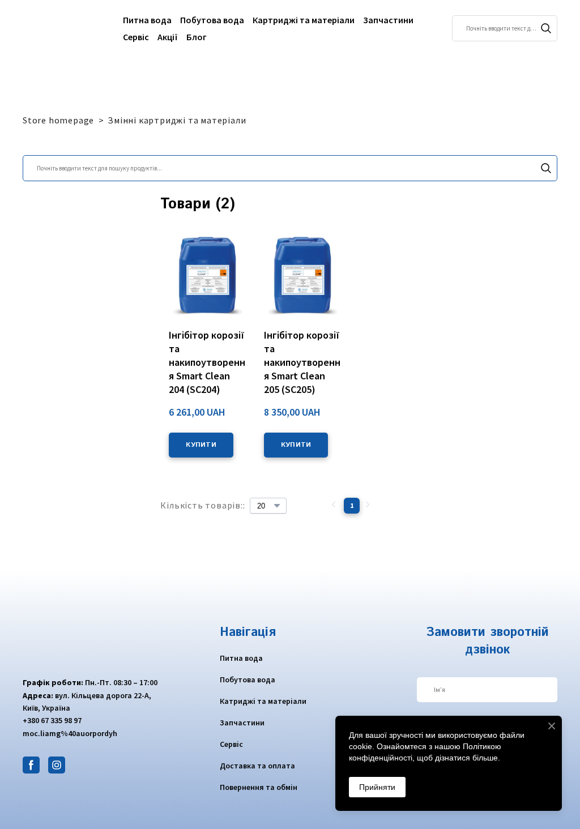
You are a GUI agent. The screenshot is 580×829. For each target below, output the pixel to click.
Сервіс (136, 36)
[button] (546, 28)
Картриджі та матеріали (304, 19)
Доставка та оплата (257, 765)
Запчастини (388, 19)
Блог (196, 36)
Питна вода (147, 19)
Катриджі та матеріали (263, 701)
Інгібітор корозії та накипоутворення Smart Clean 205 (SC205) (302, 362)
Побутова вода (212, 19)
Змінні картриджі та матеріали (177, 120)
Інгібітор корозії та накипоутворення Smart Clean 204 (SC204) (207, 362)
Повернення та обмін (258, 787)
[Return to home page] (64, 28)
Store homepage (58, 120)
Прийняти (377, 787)
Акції (167, 36)
